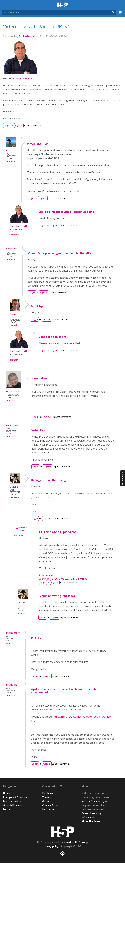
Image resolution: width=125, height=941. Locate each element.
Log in (7, 125)
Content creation (23, 78)
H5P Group (81, 842)
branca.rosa (13, 391)
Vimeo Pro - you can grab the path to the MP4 (59, 253)
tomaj (13, 314)
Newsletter (48, 809)
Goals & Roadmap (13, 805)
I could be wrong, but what (56, 596)
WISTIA (36, 637)
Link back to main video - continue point (66, 212)
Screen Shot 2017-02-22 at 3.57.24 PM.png (64, 578)
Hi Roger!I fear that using (48, 480)
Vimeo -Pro (39, 378)
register (19, 125)
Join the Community (93, 801)
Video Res (38, 430)
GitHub (46, 801)
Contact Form (50, 805)
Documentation (12, 801)
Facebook (47, 793)
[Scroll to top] (62, 856)
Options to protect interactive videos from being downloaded (64, 691)
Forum (7, 809)
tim (8, 150)
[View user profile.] (20, 73)
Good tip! (37, 306)
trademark (65, 842)
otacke (14, 486)
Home (6, 793)
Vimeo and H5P (37, 144)
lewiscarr (11, 248)
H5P (62, 831)
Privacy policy (51, 846)
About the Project (92, 821)
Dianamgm (13, 632)
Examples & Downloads (16, 797)
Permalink (10, 161)
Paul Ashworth (27, 36)
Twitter (46, 797)
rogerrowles (13, 425)
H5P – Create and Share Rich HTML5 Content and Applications (62, 5)
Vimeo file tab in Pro (53, 337)
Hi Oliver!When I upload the (57, 532)
